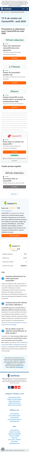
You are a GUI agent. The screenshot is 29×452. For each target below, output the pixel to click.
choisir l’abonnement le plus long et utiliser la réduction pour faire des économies (14, 344)
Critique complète (14, 235)
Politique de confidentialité (14, 433)
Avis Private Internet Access (14, 419)
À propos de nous (14, 430)
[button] (2, 449)
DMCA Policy (14, 441)
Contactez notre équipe (14, 431)
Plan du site (14, 437)
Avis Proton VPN (14, 417)
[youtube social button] (19, 387)
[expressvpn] (14, 147)
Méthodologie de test (15, 443)
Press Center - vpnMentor (14, 439)
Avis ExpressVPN (14, 413)
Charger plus (14, 194)
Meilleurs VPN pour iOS (14, 403)
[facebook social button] (9, 387)
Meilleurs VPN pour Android (14, 405)
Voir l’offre (14, 58)
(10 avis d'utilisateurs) (6, 210)
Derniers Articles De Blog (14, 397)
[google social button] (15, 387)
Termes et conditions (15, 435)
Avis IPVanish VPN (14, 421)
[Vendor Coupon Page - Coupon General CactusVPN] (14, 49)
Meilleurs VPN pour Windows (14, 399)
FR (23, 9)
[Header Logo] (6, 9)
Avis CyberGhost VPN (14, 415)
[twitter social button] (12, 387)
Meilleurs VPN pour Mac (14, 401)
